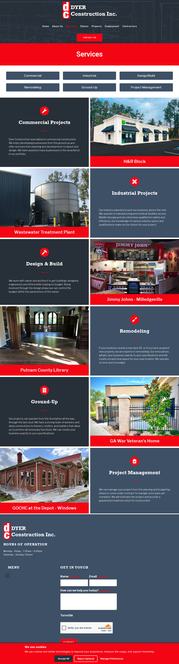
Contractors (129, 26)
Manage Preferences (111, 658)
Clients (84, 26)
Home (45, 26)
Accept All (63, 658)
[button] (7, 575)
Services (71, 26)
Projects (97, 26)
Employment (112, 26)
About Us (57, 26)
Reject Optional (85, 658)
